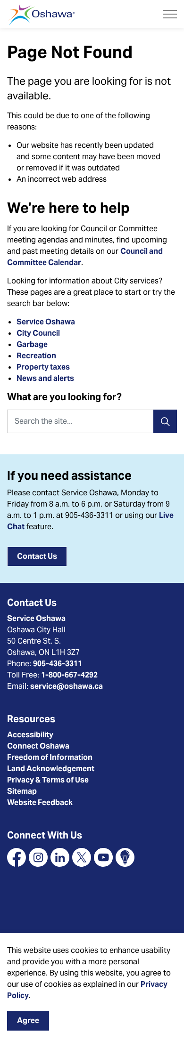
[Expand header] (170, 14)
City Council (39, 333)
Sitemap (22, 791)
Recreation (36, 356)
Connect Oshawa (38, 746)
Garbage (32, 344)
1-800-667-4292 (69, 675)
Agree (28, 1020)
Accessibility (30, 735)
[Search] (165, 421)
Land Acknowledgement (50, 769)
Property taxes (43, 367)
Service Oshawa (46, 322)
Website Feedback (40, 802)
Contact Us (37, 556)
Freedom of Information (49, 757)
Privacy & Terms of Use (48, 780)
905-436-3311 (57, 664)
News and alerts (45, 378)
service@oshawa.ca (66, 686)
